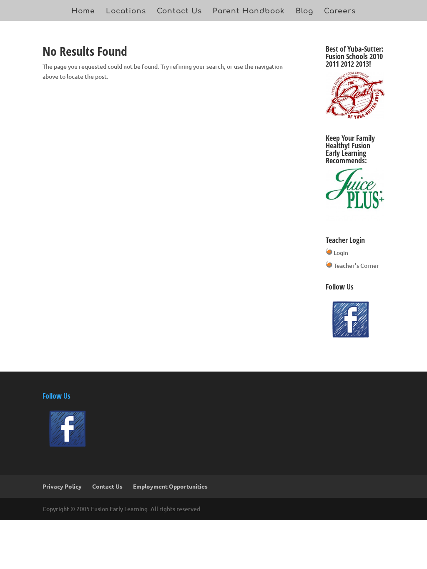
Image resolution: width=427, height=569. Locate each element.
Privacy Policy (62, 486)
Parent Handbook (249, 11)
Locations (126, 11)
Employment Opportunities (170, 486)
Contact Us (179, 11)
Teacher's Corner (355, 266)
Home (83, 11)
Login (340, 253)
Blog (304, 11)
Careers (340, 11)
